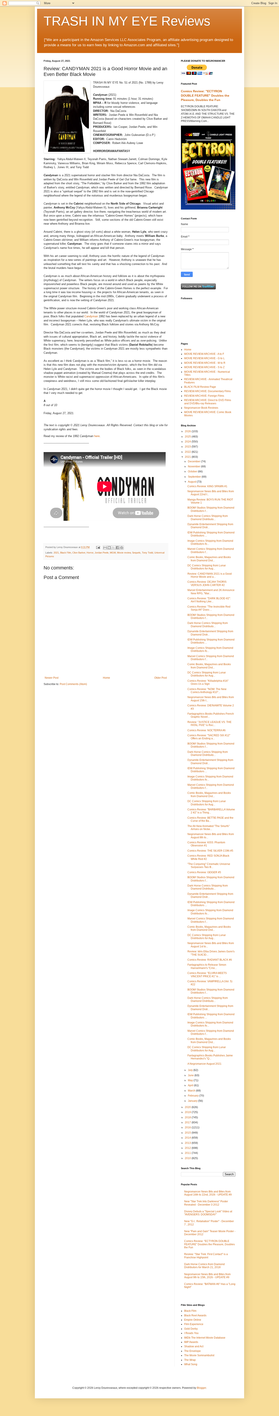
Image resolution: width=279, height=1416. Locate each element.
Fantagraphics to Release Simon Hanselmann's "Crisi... (206, 966)
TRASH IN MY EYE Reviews (127, 21)
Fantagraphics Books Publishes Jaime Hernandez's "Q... (210, 1057)
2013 (188, 1142)
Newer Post (51, 677)
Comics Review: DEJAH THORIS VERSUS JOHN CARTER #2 (206, 583)
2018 (188, 1117)
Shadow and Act (193, 1346)
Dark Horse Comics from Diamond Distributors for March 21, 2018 (204, 1266)
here (97, 436)
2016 (188, 1127)
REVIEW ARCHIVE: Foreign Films (204, 395)
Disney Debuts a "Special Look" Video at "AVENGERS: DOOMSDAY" (208, 1213)
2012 (188, 1148)
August (192, 481)
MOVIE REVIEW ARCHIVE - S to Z (204, 367)
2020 (188, 1107)
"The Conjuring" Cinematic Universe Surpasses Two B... (208, 866)
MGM (113, 552)
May (191, 1080)
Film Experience (193, 1324)
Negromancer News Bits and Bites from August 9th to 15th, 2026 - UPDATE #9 (207, 1276)
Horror (90, 552)
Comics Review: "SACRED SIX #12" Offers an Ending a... (208, 737)
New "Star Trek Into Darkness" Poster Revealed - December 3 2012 (206, 1203)
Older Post (160, 677)
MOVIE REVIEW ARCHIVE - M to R (204, 362)
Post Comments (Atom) (73, 684)
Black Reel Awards (195, 1315)
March (192, 1090)
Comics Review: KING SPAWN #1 (207, 486)
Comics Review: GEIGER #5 (204, 872)
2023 (188, 446)
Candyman (91, 316)
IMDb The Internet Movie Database (204, 1337)
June (191, 1075)
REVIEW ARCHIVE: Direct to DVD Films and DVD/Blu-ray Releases (207, 402)
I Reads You (191, 1333)
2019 (188, 1112)
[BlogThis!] (109, 547)
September (195, 476)
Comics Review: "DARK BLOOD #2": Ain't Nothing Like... (209, 600)
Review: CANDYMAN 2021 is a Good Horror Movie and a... (209, 575)
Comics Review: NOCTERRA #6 (206, 730)
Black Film (65, 552)
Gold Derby (191, 1328)
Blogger (201, 1387)
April (191, 1085)
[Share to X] (113, 547)
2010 (188, 1158)
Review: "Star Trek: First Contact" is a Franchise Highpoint (206, 1256)
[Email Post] (98, 547)
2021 (56, 552)
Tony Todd (147, 552)
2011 (188, 1153)
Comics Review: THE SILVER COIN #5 (210, 850)
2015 (188, 1132)
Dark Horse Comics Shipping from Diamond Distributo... (207, 517)
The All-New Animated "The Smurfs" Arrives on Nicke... (208, 828)
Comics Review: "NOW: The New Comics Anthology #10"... (206, 691)
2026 (188, 431)
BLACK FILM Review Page (200, 386)
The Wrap (190, 1359)
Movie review (124, 552)
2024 (188, 441)
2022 (188, 451)
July (190, 1070)
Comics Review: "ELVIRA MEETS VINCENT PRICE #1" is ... (207, 975)
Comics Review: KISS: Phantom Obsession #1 (206, 844)
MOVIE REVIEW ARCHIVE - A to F (204, 353)
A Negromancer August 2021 (204, 1063)
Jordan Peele (102, 552)
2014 (188, 1137)
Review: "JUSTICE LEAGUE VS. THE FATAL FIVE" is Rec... (209, 724)
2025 (188, 436)
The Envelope (192, 1351)
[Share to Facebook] (117, 547)
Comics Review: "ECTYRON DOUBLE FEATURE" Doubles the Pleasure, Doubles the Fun (205, 95)
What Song (190, 1364)
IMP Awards (191, 1342)
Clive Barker (78, 552)
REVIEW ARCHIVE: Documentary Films (207, 391)
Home (106, 677)
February (193, 1095)
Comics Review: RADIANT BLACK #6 (209, 959)
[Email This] (105, 547)
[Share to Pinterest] (121, 547)
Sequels (136, 552)
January (193, 1100)
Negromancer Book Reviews (201, 407)
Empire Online (192, 1319)
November (194, 466)
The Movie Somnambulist (199, 1355)
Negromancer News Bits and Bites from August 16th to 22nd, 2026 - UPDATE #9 (208, 1193)
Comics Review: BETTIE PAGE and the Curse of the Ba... (210, 819)
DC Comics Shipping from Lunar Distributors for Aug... (206, 567)
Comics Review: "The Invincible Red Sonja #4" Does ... (208, 608)
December (194, 461)
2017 (188, 1122)
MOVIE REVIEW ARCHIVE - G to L (204, 358)
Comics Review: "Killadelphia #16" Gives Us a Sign (207, 682)
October (193, 471)
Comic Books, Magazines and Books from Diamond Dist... (209, 559)
